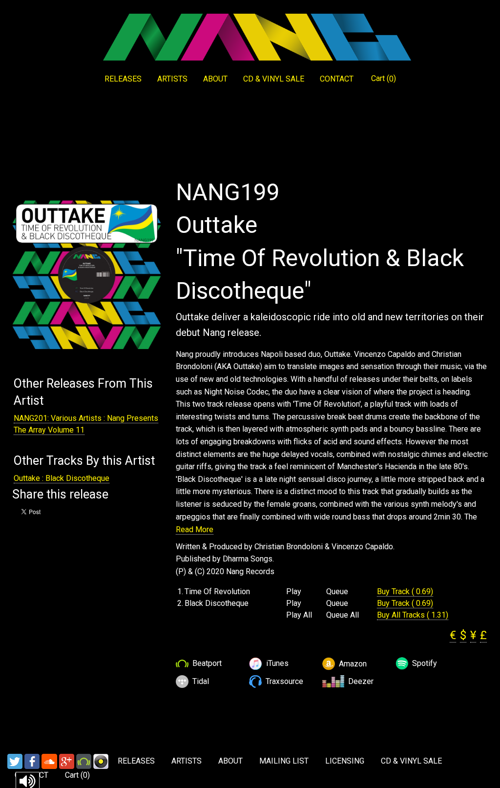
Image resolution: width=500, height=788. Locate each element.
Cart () (383, 78)
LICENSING (344, 761)
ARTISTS (172, 78)
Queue (337, 592)
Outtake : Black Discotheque (61, 478)
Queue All (342, 615)
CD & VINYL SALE (273, 78)
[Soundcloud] (49, 761)
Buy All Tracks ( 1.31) (412, 615)
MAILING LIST (284, 761)
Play (293, 592)
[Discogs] (100, 761)
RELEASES (123, 78)
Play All (299, 615)
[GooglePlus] (66, 761)
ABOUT (215, 78)
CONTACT (337, 78)
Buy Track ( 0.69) (405, 591)
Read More (194, 529)
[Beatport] (83, 761)
